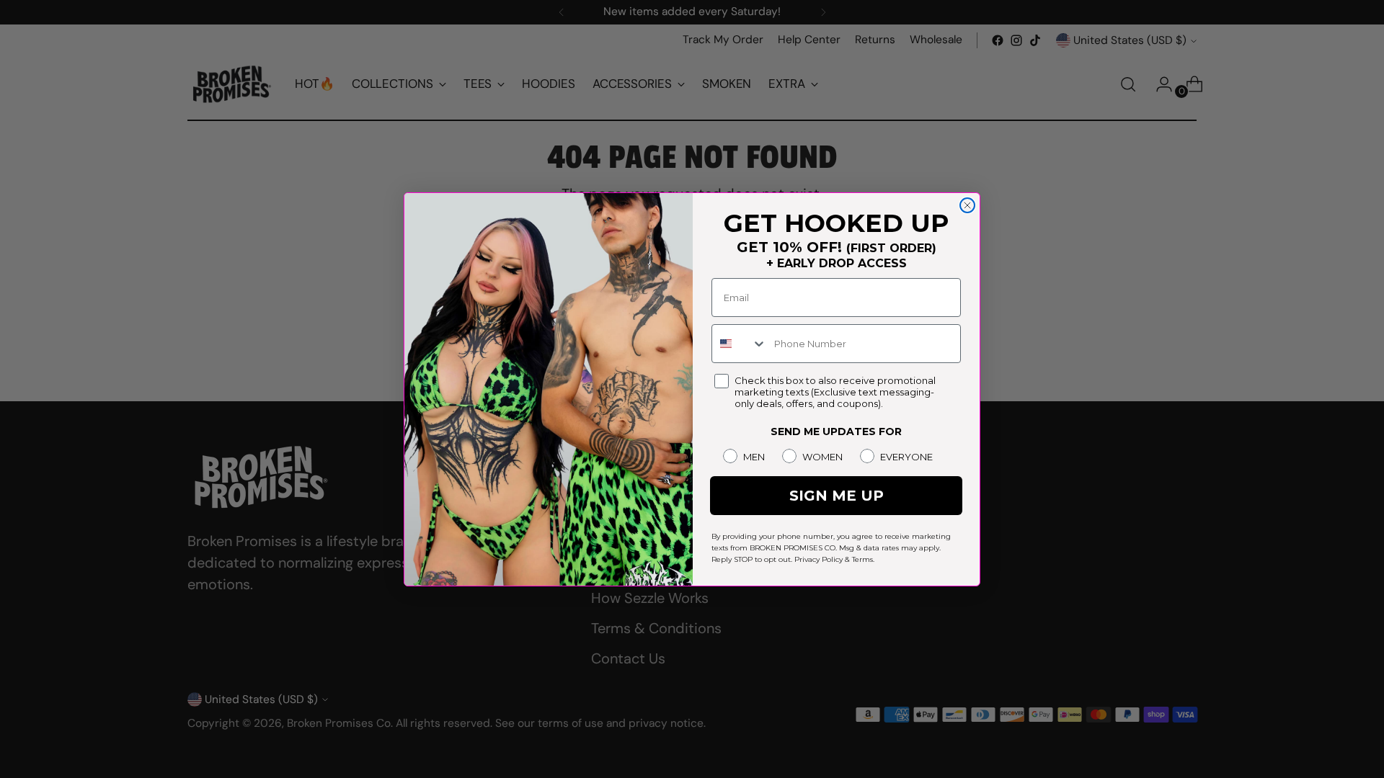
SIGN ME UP (836, 495)
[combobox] (739, 343)
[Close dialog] (967, 205)
